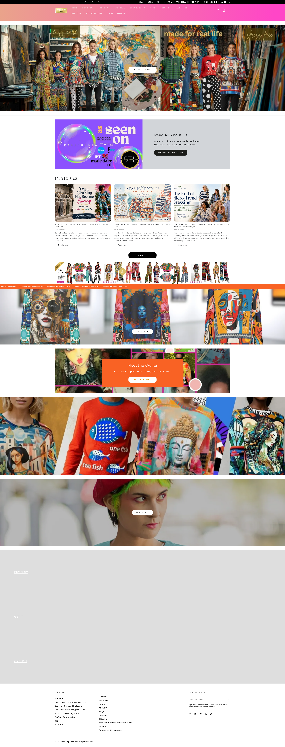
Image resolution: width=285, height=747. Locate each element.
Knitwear (59, 698)
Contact (103, 696)
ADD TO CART (142, 513)
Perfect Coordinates (65, 717)
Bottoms (59, 724)
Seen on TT (104, 715)
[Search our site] (218, 10)
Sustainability (106, 700)
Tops (57, 720)
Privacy (102, 726)
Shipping (103, 719)
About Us (103, 707)
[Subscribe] (228, 699)
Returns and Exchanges (110, 730)
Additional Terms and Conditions (115, 722)
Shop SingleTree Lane (69, 742)
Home (102, 704)
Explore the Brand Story (170, 153)
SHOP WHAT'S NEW (142, 70)
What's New (142, 332)
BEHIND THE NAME (142, 380)
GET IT (18, 617)
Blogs (101, 711)
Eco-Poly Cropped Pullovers (68, 706)
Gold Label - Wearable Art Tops (70, 702)
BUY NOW (21, 572)
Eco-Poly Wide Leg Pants (67, 713)
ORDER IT (20, 661)
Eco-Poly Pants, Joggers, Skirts (70, 709)
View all (142, 255)
